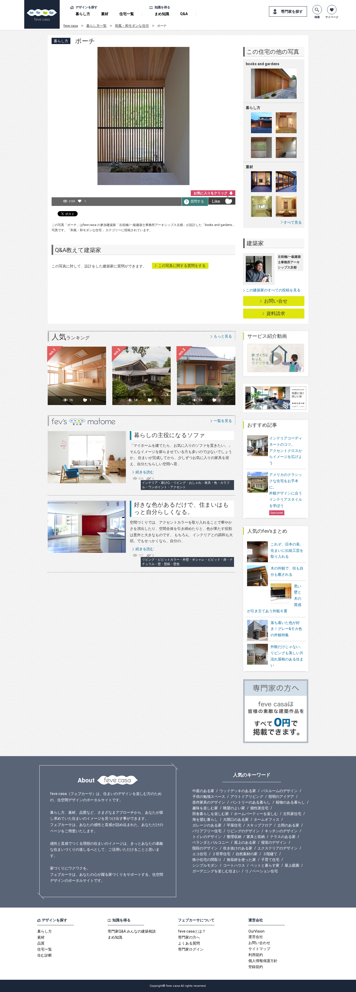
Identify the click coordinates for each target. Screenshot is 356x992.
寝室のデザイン (274, 842)
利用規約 (255, 955)
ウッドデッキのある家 (237, 791)
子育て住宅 (270, 860)
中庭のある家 (203, 791)
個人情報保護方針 (263, 961)
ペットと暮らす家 (264, 865)
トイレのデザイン (207, 837)
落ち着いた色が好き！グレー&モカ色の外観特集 (286, 629)
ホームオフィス (266, 819)
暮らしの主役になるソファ (169, 435)
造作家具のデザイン (208, 802)
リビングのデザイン (243, 831)
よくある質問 (189, 943)
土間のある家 (288, 825)
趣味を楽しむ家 (205, 808)
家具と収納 (256, 837)
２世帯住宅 (221, 854)
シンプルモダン (205, 865)
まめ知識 (162, 14)
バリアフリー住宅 (207, 831)
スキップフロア (259, 825)
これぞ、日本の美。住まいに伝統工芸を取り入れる (287, 550)
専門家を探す (292, 11)
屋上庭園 (292, 865)
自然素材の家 (246, 854)
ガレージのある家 (207, 825)
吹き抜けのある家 (237, 848)
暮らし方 (83, 14)
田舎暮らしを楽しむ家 (210, 814)
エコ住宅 (199, 854)
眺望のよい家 (234, 808)
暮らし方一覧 (96, 26)
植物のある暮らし (290, 802)
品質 (41, 943)
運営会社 (255, 937)
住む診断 (44, 955)
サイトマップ (259, 949)
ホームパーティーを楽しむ (256, 814)
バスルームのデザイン (279, 791)
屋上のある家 (245, 842)
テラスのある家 (283, 837)
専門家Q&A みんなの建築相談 (132, 931)
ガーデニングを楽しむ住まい (216, 871)
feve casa (70, 26)
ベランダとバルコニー (210, 842)
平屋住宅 (234, 825)
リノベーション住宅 (261, 871)
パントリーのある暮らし (250, 802)
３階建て (270, 854)
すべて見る (293, 222)
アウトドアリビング (246, 796)
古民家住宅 (292, 814)
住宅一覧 (126, 14)
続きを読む (145, 472)
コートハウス (234, 865)
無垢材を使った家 (241, 860)
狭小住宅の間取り (207, 860)
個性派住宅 (259, 808)
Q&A (184, 14)
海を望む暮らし (205, 819)
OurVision (256, 931)
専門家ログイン (191, 949)
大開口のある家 (236, 819)
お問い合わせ (259, 943)
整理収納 (234, 837)
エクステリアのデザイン (277, 848)
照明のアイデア (281, 796)
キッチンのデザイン (281, 831)
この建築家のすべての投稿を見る (273, 290)
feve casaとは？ (192, 931)
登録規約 (255, 967)
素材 (104, 14)
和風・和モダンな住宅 (132, 26)
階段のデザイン (205, 848)
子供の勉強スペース (208, 796)
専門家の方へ (189, 937)
